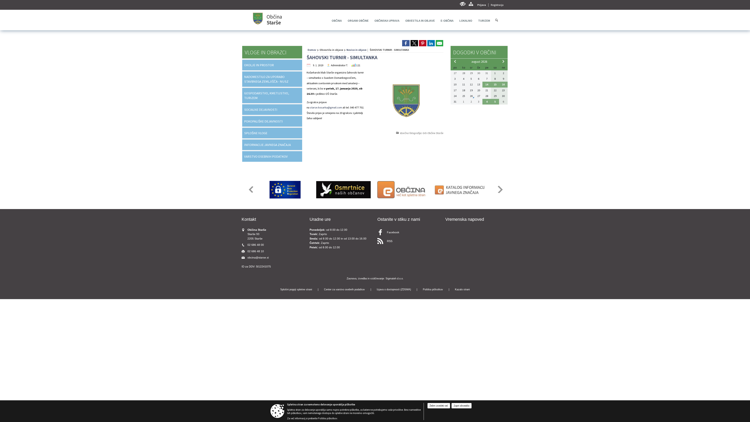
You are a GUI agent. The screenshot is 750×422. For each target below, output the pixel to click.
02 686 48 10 (255, 251)
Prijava (481, 5)
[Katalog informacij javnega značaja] (460, 189)
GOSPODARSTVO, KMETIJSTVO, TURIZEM (266, 95)
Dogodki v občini (474, 52)
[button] (250, 189)
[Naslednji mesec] (503, 61)
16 (503, 84)
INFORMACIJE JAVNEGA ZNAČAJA (267, 145)
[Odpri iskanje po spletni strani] (496, 20)
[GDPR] (285, 189)
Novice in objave (356, 50)
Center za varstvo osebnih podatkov (344, 289)
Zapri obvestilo (462, 405)
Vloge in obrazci (266, 52)
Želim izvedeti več (438, 405)
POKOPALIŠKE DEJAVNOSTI (263, 121)
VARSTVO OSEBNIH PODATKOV (266, 156)
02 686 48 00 (255, 244)
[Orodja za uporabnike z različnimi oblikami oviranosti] (463, 4)
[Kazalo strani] (471, 4)
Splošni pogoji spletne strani (296, 289)
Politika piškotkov (433, 289)
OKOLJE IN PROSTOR (259, 65)
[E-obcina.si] (402, 189)
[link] (406, 43)
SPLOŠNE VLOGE (255, 133)
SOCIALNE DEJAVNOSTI (260, 109)
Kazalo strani (462, 289)
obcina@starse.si (258, 257)
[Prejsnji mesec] (455, 61)
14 (486, 84)
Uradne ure (320, 219)
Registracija (497, 5)
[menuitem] (337, 20)
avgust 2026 (479, 61)
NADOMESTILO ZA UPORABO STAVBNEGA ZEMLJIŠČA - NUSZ (266, 79)
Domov (312, 50)
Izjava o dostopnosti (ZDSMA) (394, 289)
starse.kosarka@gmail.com (326, 107)
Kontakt (249, 219)
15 (495, 84)
